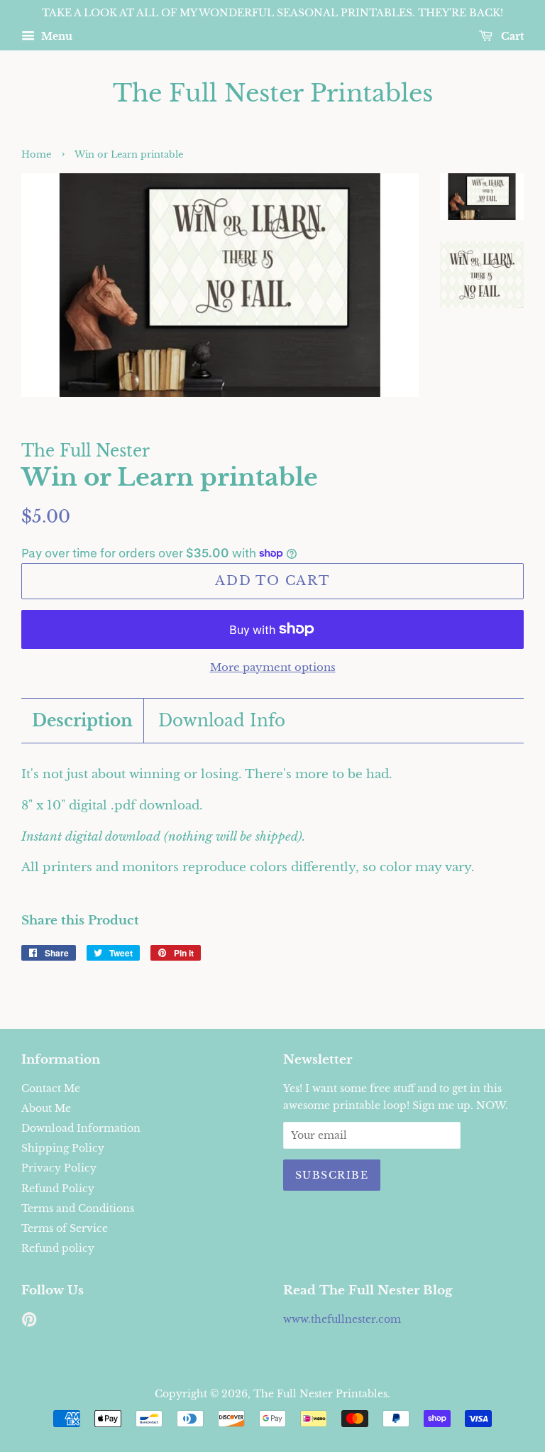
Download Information (81, 1128)
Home (36, 154)
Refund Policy (57, 1188)
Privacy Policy (59, 1168)
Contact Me (50, 1088)
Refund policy (57, 1248)
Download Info (221, 721)
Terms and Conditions (77, 1208)
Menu (55, 36)
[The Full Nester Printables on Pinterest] (29, 1322)
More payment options (273, 667)
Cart (511, 36)
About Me (46, 1108)
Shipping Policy (62, 1148)
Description (82, 721)
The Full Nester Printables (273, 93)
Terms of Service (64, 1228)
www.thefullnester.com (342, 1319)
